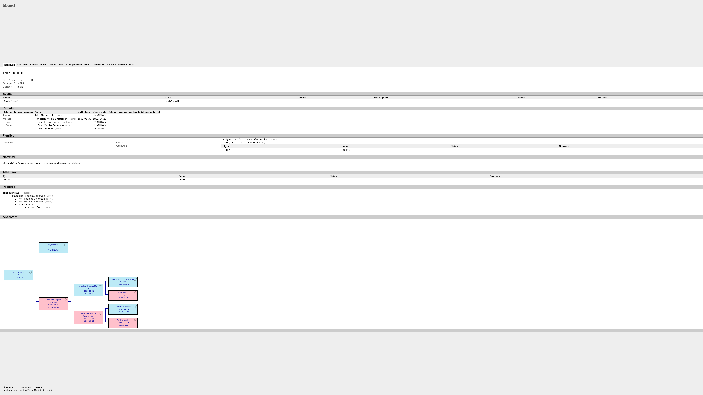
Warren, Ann (232, 142)
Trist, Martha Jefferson (55, 125)
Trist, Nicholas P (48, 115)
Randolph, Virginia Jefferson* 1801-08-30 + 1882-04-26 (53, 303)
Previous (122, 64)
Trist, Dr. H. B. (50, 128)
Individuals (9, 65)
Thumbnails (98, 64)
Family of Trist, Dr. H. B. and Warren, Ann (249, 139)
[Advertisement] (112, 36)
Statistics (111, 64)
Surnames (22, 64)
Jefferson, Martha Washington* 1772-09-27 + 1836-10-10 (88, 317)
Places (53, 64)
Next (131, 64)
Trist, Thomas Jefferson (56, 122)
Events (44, 64)
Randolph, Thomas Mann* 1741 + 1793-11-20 (123, 281)
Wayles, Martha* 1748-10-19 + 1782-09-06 (123, 322)
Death (10, 100)
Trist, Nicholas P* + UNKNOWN (53, 247)
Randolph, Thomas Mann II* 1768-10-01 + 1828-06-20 (88, 290)
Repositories (76, 64)
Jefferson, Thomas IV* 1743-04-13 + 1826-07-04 (123, 309)
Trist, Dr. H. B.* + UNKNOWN (19, 274)
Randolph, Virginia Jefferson (55, 118)
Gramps (24, 386)
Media (87, 64)
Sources (63, 64)
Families (34, 64)
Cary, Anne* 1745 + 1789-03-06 (123, 295)
